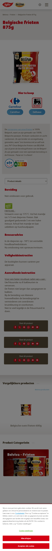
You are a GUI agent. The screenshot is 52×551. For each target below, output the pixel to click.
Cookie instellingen (26, 531)
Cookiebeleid (19, 513)
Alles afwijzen (26, 538)
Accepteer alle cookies (26, 546)
